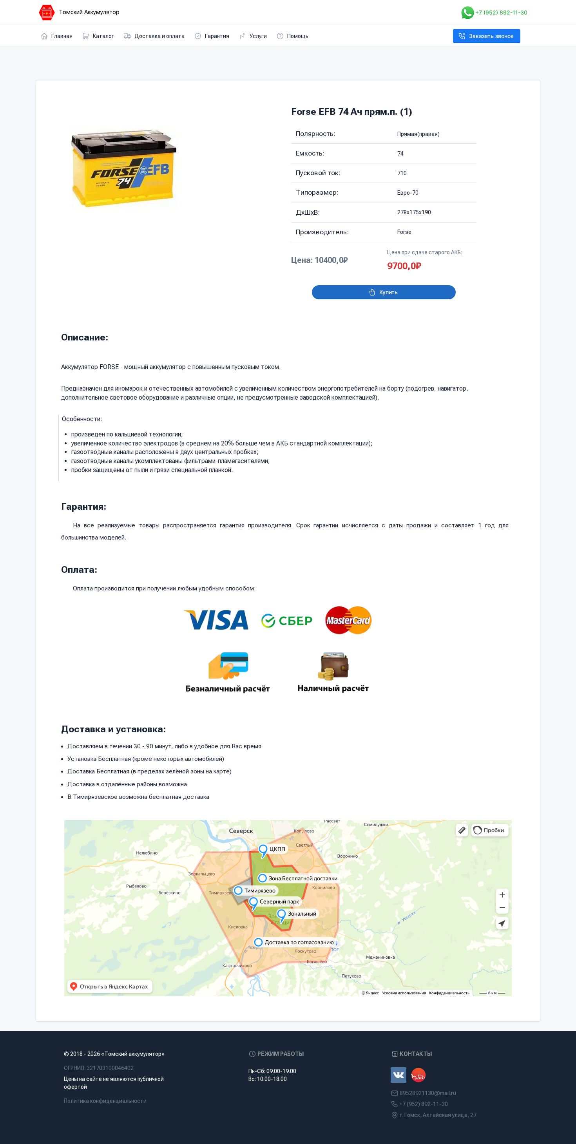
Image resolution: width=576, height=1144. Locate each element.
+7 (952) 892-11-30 (501, 12)
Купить (388, 292)
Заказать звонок (491, 36)
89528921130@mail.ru (428, 1093)
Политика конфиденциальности (105, 1101)
